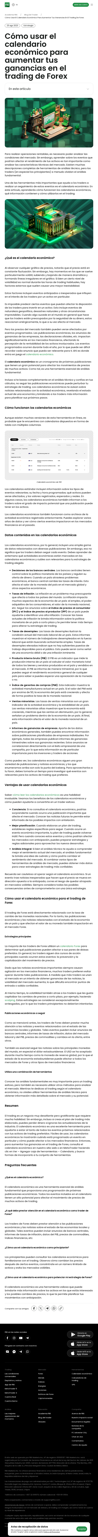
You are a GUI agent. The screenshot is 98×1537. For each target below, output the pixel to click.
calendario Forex (70, 946)
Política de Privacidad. (52, 1532)
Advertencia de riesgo (14, 1505)
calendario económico (39, 354)
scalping (10, 1000)
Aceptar (82, 1529)
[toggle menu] (91, 4)
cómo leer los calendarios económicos (36, 795)
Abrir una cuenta (80, 5)
